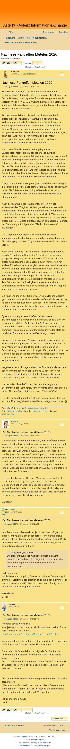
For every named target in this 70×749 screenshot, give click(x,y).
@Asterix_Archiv (40, 411)
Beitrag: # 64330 (11, 619)
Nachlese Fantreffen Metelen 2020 (29, 54)
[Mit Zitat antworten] (62, 74)
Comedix (16, 58)
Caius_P (15, 421)
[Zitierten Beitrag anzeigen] (36, 552)
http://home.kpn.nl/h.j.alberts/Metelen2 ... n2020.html (30, 634)
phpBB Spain (38, 739)
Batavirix (12, 604)
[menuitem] (9, 32)
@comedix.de (8, 414)
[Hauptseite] (35, 11)
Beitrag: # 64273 (11, 87)
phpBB (26, 736)
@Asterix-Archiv (14, 411)
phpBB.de (47, 743)
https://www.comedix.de (36, 408)
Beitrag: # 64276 (11, 524)
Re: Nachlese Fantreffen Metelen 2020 (26, 432)
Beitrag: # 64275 (11, 436)
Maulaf (14, 509)
